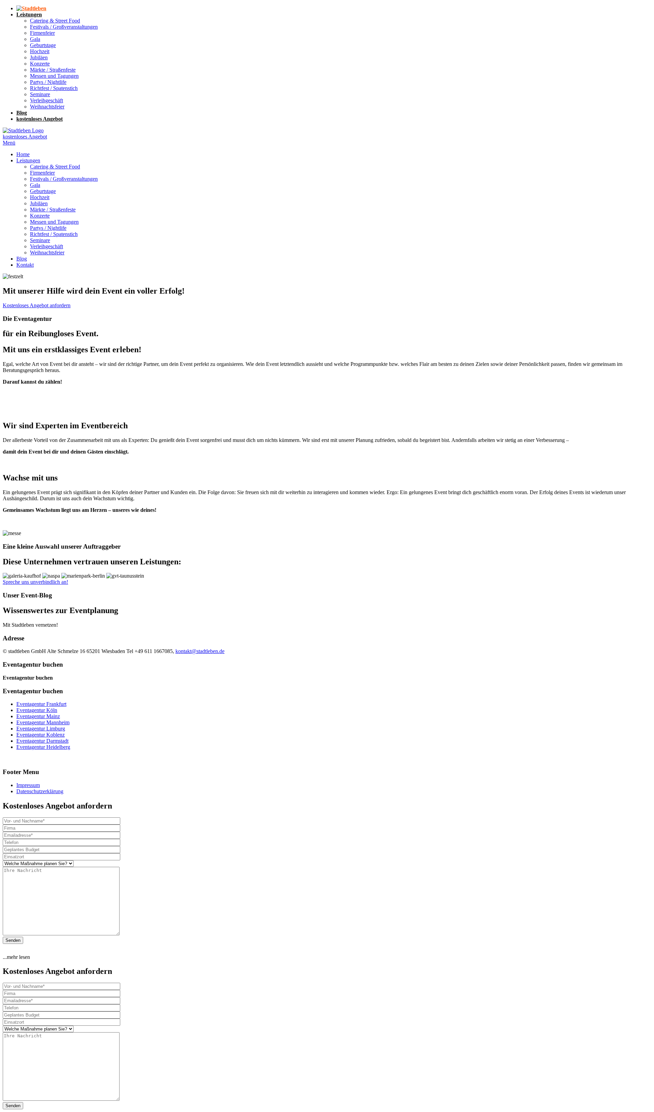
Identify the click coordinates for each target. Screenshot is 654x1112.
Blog (21, 259)
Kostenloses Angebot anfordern (37, 305)
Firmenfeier (42, 173)
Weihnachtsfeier (47, 252)
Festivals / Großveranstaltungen (64, 179)
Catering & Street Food (55, 166)
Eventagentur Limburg (40, 728)
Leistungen (28, 160)
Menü (9, 143)
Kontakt (25, 265)
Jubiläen (39, 203)
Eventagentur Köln (36, 710)
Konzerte (40, 216)
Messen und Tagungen (54, 222)
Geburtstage (43, 191)
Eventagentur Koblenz (40, 735)
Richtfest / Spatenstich (54, 234)
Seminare (40, 240)
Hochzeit (39, 197)
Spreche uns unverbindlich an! (35, 582)
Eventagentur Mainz (38, 716)
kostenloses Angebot (25, 136)
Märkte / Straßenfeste (53, 209)
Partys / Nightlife (48, 228)
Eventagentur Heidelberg (43, 747)
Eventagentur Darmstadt (42, 741)
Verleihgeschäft (46, 246)
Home (23, 154)
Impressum (28, 785)
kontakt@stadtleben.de (199, 651)
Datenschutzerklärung (39, 791)
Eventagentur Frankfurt (41, 704)
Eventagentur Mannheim (42, 722)
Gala (35, 185)
